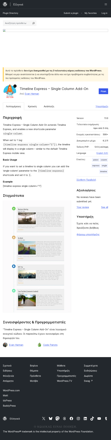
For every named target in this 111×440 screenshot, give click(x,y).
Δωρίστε (88, 375)
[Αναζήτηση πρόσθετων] (33, 23)
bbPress (7, 400)
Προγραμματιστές (66, 375)
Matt (5, 395)
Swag (88, 380)
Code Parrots (50, 344)
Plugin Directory (10, 13)
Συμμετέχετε (91, 365)
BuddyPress (9, 405)
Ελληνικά (15, 418)
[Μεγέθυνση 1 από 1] (67, 204)
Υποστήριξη (102, 106)
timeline (103, 171)
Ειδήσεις (7, 370)
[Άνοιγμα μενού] (106, 4)
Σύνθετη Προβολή (86, 179)
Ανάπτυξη (49, 106)
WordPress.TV (64, 380)
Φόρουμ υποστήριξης (88, 234)
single (104, 165)
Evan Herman (32, 93)
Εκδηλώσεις (90, 370)
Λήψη (103, 91)
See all (104, 207)
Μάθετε (61, 365)
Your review (83, 207)
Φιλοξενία (8, 375)
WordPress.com (11, 390)
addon (95, 160)
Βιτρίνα (34, 365)
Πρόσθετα (35, 375)
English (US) (102, 153)
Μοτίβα (34, 380)
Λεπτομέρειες (13, 106)
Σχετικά (7, 365)
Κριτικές (32, 106)
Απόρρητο (8, 380)
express (95, 165)
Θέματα (34, 370)
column (104, 160)
